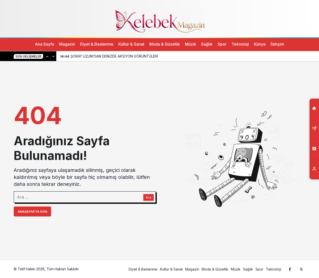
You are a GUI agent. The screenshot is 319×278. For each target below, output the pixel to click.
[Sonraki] (53, 56)
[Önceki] (47, 56)
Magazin (67, 44)
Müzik (190, 44)
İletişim (277, 44)
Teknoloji (240, 44)
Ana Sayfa (44, 44)
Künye (260, 44)
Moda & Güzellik (164, 44)
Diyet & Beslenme (96, 44)
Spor (222, 44)
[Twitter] (301, 269)
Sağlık (207, 44)
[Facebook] (290, 269)
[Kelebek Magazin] (159, 20)
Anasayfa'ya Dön (32, 211)
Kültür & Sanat (131, 44)
